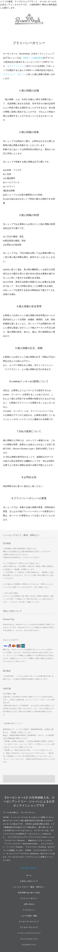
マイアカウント (29, 910)
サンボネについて (29, 945)
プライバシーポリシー (29, 898)
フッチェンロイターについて (29, 933)
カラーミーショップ (16, 66)
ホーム (29, 875)
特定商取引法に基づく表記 (29, 892)
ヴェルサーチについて (29, 927)
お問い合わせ (29, 904)
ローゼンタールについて (29, 921)
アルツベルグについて (29, 939)
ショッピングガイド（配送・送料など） (29, 887)
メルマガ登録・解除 (29, 916)
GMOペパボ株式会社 (33, 58)
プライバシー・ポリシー (14, 74)
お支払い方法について (29, 881)
